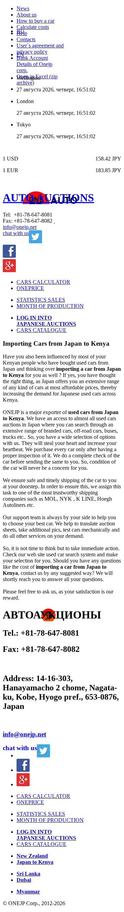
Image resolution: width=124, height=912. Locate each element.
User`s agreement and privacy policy (40, 49)
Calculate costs (33, 27)
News (23, 8)
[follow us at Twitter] (43, 755)
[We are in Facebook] (9, 256)
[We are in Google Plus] (9, 270)
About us (27, 15)
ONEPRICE (30, 288)
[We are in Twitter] (35, 241)
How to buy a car (35, 21)
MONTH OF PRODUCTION (50, 306)
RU (20, 31)
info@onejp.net (20, 227)
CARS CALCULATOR (43, 282)
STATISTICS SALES (41, 300)
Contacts (26, 39)
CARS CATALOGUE (41, 330)
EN (20, 54)
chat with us (16, 233)
